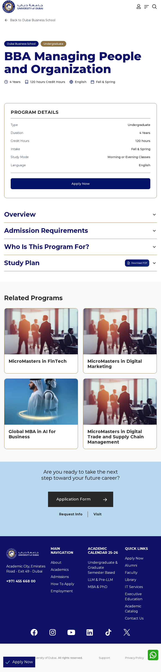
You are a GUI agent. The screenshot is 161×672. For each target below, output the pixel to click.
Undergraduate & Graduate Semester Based (103, 568)
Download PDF (139, 263)
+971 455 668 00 (20, 581)
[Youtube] (71, 632)
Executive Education (133, 596)
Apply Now (80, 184)
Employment (62, 591)
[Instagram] (52, 632)
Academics (60, 570)
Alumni (131, 565)
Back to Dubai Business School (32, 20)
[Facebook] (34, 632)
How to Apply (62, 584)
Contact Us (134, 618)
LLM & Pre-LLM (100, 580)
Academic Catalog (133, 608)
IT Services (134, 587)
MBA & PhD (97, 587)
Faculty (131, 573)
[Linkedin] (89, 632)
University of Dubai (43, 657)
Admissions (60, 577)
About (56, 563)
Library (130, 580)
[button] (146, 6)
